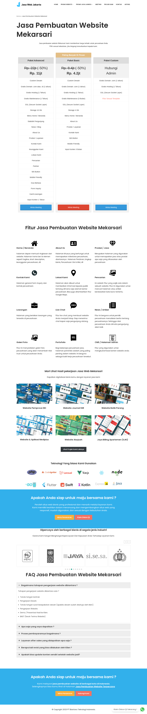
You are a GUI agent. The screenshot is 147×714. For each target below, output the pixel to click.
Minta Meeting (36, 207)
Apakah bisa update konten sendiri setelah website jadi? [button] (50, 654)
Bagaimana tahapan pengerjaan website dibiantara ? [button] (49, 585)
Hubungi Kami (83, 693)
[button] (92, 4)
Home (56, 4)
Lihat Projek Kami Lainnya (73, 449)
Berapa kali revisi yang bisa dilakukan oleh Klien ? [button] (46, 647)
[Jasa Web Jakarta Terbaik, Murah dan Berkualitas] (30, 4)
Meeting (98, 4)
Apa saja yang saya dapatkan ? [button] (37, 626)
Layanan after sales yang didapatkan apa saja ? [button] (46, 640)
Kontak (119, 4)
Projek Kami (108, 4)
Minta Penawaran (64, 517)
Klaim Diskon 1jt (83, 517)
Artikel (127, 4)
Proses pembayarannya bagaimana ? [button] (41, 633)
